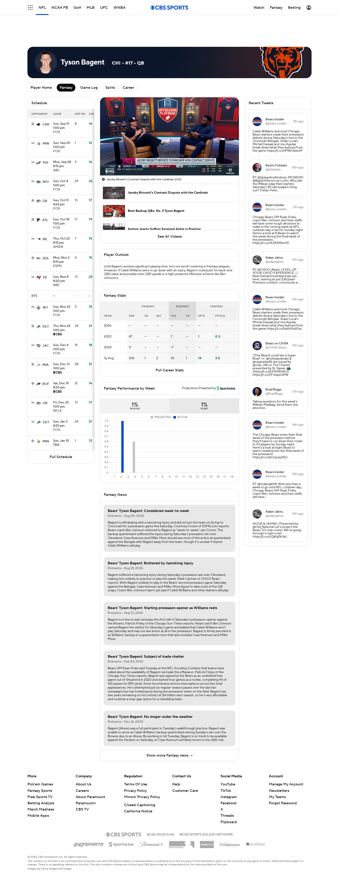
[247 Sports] (89, 822)
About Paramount (90, 776)
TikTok (225, 770)
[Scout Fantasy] (230, 823)
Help (176, 763)
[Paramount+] (151, 822)
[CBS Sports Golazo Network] (206, 813)
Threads (227, 795)
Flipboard (228, 801)
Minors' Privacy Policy (142, 776)
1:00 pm (61, 105)
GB (44, 180)
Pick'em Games (40, 763)
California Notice (138, 790)
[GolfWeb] (255, 823)
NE (45, 218)
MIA (45, 344)
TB (45, 257)
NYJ (46, 161)
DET (45, 306)
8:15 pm (62, 144)
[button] (30, 7)
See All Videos (170, 215)
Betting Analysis (40, 782)
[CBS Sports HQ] (160, 813)
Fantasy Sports (39, 770)
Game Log (89, 67)
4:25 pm (60, 182)
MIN (46, 123)
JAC (46, 325)
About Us (83, 763)
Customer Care (185, 770)
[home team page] (38, 103)
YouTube (227, 763)
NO (45, 287)
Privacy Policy (135, 770)
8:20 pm (60, 258)
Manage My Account (286, 763)
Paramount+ (86, 782)
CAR (45, 104)
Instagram (228, 776)
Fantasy (66, 67)
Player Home (41, 67)
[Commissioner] (181, 822)
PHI (45, 142)
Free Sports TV (40, 776)
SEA (45, 238)
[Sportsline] (121, 823)
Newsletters (279, 770)
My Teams (277, 776)
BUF (45, 363)
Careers (82, 770)
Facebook (228, 782)
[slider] (169, 141)
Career (128, 67)
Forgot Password (283, 782)
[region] (169, 116)
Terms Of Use (135, 763)
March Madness (40, 788)
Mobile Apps (38, 795)
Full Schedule (61, 436)
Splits (110, 67)
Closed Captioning (139, 784)
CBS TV (82, 788)
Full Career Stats (170, 349)
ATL (45, 199)
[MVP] (207, 822)
